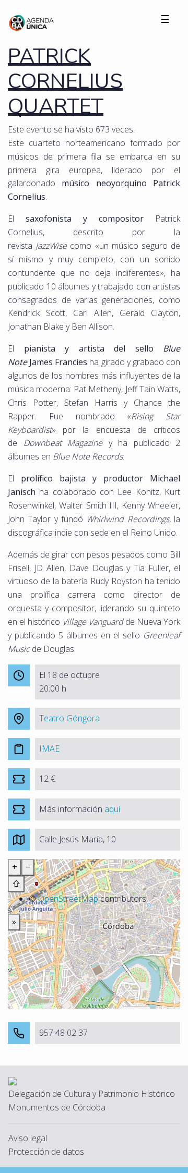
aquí (112, 809)
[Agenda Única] (31, 21)
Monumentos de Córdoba (56, 1107)
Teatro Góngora (69, 718)
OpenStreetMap (68, 898)
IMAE (49, 748)
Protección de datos (46, 1151)
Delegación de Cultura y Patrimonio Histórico (91, 1093)
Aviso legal (27, 1138)
